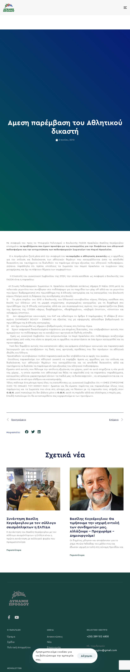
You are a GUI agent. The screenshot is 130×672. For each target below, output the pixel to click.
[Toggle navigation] (106, 7)
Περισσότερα (13, 550)
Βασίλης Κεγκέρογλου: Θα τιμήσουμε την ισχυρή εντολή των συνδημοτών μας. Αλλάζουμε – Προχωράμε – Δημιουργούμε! (94, 527)
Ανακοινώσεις (55, 637)
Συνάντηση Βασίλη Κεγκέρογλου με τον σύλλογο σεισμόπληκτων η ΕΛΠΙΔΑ (31, 523)
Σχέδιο (11, 642)
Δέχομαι (86, 655)
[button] (27, 432)
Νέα (49, 642)
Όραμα (11, 637)
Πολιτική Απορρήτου (19, 647)
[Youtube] (17, 617)
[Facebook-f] (9, 617)
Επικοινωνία (54, 647)
